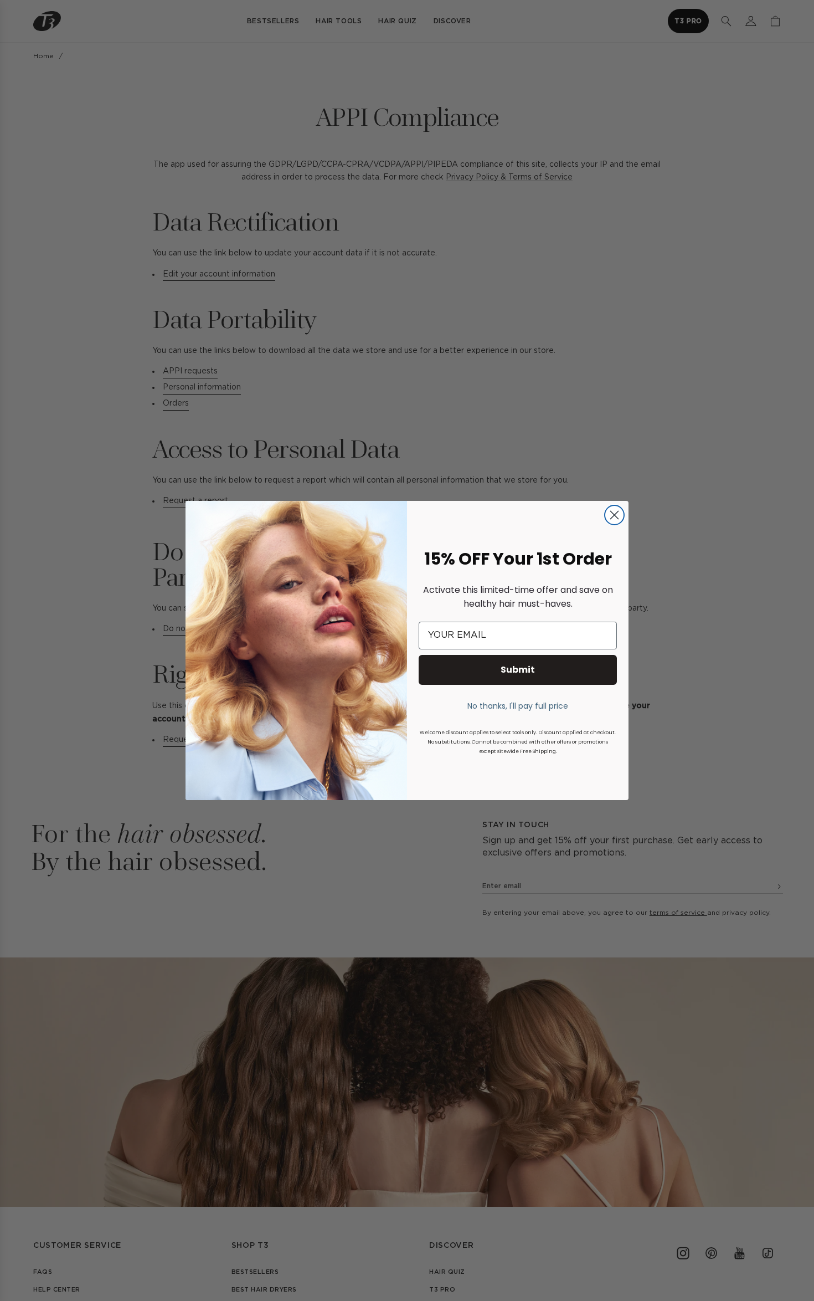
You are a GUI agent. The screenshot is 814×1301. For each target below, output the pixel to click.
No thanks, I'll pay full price (517, 705)
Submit (518, 669)
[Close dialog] (614, 515)
